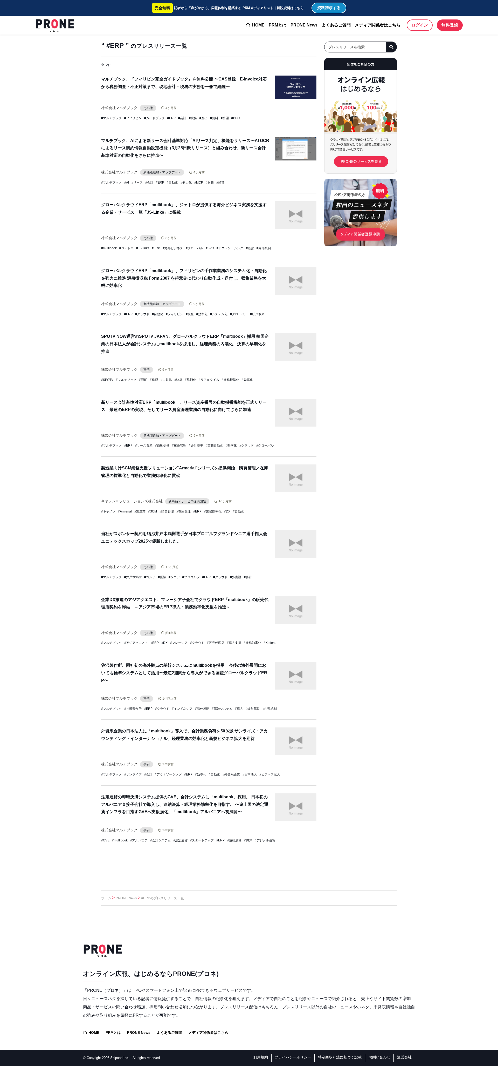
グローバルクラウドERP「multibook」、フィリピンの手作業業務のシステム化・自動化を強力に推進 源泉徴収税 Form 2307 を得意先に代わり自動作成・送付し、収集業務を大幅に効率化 (184, 278)
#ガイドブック (154, 118)
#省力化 (186, 182)
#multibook (109, 248)
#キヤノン (108, 511)
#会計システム (160, 840)
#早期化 (190, 380)
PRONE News (303, 25)
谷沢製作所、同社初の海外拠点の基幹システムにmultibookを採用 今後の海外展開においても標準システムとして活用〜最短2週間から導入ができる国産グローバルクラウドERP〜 (184, 673)
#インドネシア (182, 709)
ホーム (106, 898)
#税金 (190, 314)
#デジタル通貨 (265, 840)
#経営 (220, 182)
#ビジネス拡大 (269, 774)
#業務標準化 (230, 380)
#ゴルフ (149, 577)
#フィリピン (133, 118)
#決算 (178, 380)
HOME (258, 25)
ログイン (419, 25)
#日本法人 (250, 774)
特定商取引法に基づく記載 (340, 1057)
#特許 (248, 840)
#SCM (152, 511)
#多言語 (235, 577)
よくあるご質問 (336, 25)
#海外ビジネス (173, 248)
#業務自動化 (214, 445)
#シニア (174, 577)
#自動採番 (162, 445)
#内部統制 (264, 248)
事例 (146, 370)
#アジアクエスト (136, 643)
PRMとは (277, 25)
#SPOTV (107, 380)
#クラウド (142, 314)
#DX (227, 511)
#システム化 (218, 314)
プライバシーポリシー (293, 1057)
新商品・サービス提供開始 (187, 501)
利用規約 (260, 1057)
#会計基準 (196, 445)
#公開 (225, 118)
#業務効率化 (213, 511)
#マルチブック (111, 118)
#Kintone (270, 643)
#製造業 (140, 511)
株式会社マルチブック (119, 108)
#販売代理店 (215, 643)
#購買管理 (167, 511)
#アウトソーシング (230, 248)
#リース (137, 182)
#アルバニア (139, 840)
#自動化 (172, 182)
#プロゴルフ (191, 577)
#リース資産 (144, 445)
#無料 (214, 118)
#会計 (182, 118)
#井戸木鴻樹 (133, 577)
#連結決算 (234, 840)
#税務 (193, 118)
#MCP (198, 182)
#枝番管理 (179, 445)
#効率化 (202, 314)
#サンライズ (133, 774)
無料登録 (449, 25)
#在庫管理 (183, 511)
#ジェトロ (126, 248)
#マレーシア (179, 643)
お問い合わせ (379, 1057)
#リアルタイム (209, 380)
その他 (148, 108)
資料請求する (329, 7)
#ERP (171, 118)
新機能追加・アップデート (162, 172)
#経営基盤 (253, 709)
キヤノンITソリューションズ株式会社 (132, 501)
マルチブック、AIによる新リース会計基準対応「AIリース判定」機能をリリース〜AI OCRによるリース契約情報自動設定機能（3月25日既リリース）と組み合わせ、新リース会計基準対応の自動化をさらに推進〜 (185, 148)
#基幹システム (222, 709)
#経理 (154, 380)
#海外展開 (202, 709)
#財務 (210, 182)
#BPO (235, 118)
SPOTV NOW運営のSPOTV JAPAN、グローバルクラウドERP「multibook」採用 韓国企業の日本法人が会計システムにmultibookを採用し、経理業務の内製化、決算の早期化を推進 (185, 344)
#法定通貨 (180, 840)
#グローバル (194, 248)
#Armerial (125, 511)
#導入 (239, 709)
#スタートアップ (202, 840)
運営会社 (404, 1057)
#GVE (105, 840)
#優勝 (162, 577)
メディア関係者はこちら (377, 25)
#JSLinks (142, 248)
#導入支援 (234, 643)
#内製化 (166, 380)
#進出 (203, 118)
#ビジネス (257, 314)
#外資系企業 (231, 774)
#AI (126, 182)
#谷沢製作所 (133, 709)
